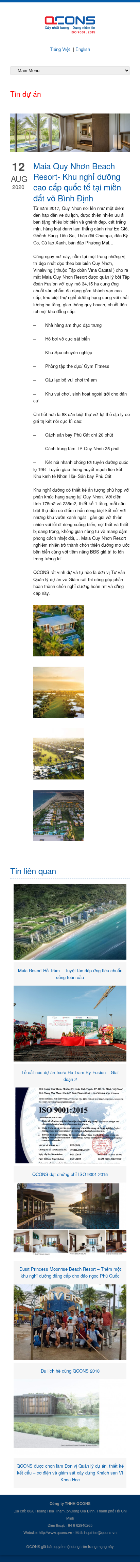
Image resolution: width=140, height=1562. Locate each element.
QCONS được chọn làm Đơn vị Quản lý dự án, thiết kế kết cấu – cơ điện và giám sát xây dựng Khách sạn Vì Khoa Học (70, 1473)
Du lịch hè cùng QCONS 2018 (70, 1370)
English (82, 49)
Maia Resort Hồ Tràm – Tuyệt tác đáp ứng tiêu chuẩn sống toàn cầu (70, 973)
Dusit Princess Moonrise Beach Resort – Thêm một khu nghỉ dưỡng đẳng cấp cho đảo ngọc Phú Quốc (70, 1272)
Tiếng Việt (60, 49)
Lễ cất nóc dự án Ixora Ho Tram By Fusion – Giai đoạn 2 (70, 1075)
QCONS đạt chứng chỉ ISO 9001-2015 (70, 1174)
